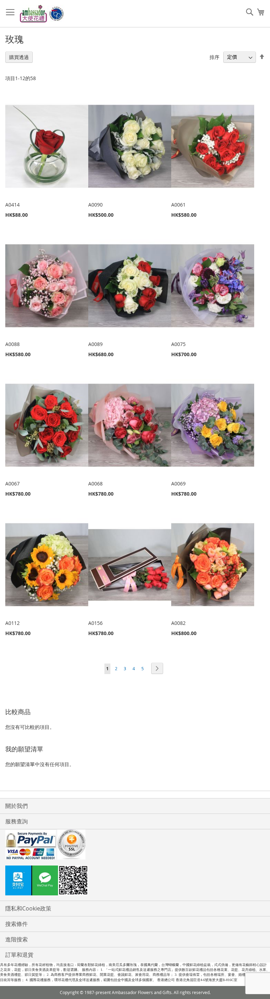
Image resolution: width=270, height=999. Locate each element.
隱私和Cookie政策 (28, 908)
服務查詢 (16, 821)
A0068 (95, 483)
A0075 (178, 344)
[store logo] (42, 13)
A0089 (95, 344)
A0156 (95, 623)
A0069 (178, 483)
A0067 (12, 483)
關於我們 (16, 806)
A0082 (178, 623)
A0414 (12, 204)
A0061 (178, 204)
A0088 (12, 344)
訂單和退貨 (19, 955)
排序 (214, 56)
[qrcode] (135, 881)
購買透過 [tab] (19, 57)
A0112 (12, 623)
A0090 (95, 204)
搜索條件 (16, 924)
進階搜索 (16, 939)
